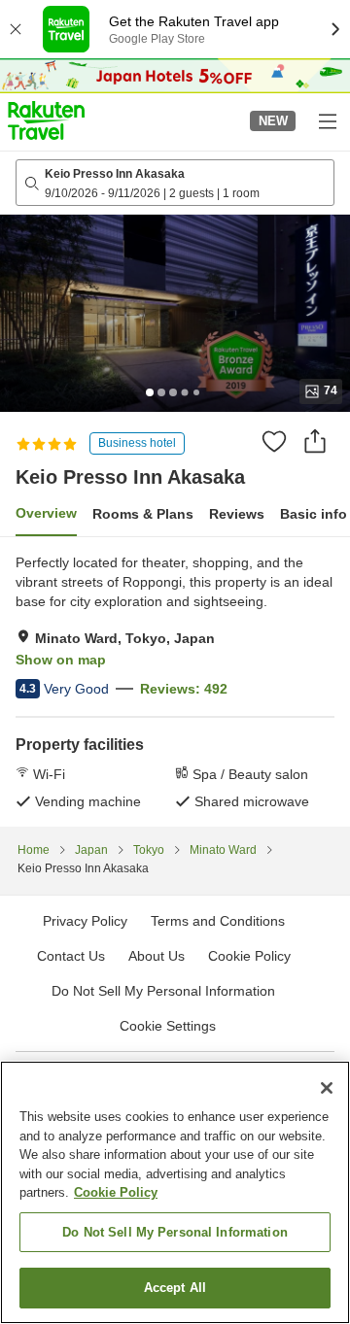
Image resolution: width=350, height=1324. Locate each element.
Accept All (175, 1287)
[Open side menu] (326, 120)
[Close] (326, 1088)
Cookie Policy (116, 1192)
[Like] (274, 441)
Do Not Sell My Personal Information (175, 1232)
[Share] (315, 441)
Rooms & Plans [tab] (142, 514)
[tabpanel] (175, 682)
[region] (175, 1192)
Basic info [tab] (313, 514)
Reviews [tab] (236, 514)
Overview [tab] (46, 513)
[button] (46, 120)
